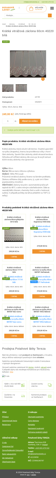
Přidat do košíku (30, 121)
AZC (28, 475)
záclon (31, 367)
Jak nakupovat (7, 458)
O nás (4, 443)
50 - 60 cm (32, 24)
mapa (45, 445)
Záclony (12, 24)
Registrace (6, 424)
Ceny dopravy (33, 421)
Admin (33, 475)
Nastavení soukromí (36, 428)
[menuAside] (52, 8)
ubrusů (44, 367)
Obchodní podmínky (36, 417)
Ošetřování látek (8, 462)
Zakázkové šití (7, 446)
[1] (50, 15)
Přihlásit (5, 417)
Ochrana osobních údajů (37, 432)
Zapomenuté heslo (9, 421)
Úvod (4, 24)
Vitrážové (21, 24)
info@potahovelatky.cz (31, 2)
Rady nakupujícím (9, 454)
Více (11, 372)
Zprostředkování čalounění (12, 450)
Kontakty (31, 424)
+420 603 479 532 (47, 2)
